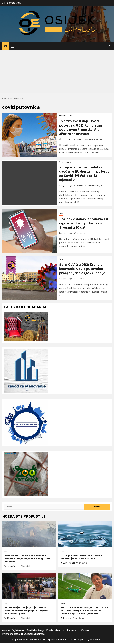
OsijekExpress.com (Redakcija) (89, 139)
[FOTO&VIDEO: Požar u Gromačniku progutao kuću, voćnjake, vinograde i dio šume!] (29, 534)
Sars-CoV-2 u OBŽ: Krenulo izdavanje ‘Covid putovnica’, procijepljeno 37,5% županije (82, 269)
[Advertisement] (57, 72)
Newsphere (80, 639)
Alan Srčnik (79, 618)
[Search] (109, 46)
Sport (63, 604)
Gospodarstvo (65, 162)
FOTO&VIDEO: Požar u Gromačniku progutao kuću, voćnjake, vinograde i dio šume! (27, 558)
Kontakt (85, 630)
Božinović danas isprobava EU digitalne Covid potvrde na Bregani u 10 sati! (83, 223)
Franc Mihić (80, 233)
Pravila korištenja (35, 630)
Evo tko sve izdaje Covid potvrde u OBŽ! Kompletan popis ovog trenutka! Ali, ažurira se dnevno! (80, 127)
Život (70, 116)
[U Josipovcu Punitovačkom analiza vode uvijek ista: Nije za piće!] (85, 534)
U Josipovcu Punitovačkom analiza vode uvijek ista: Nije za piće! (82, 557)
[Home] (5, 46)
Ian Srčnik (26, 566)
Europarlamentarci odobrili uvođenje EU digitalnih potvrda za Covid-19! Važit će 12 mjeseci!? (84, 173)
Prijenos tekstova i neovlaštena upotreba (23, 633)
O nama (6, 630)
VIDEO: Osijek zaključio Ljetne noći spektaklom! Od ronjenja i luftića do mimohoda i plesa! (26, 610)
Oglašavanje (18, 630)
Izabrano (62, 116)
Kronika (7, 552)
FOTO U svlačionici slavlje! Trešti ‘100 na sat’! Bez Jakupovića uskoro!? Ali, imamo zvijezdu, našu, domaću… (85, 610)
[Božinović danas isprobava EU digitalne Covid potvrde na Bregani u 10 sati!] (29, 231)
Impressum (73, 630)
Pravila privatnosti (55, 630)
